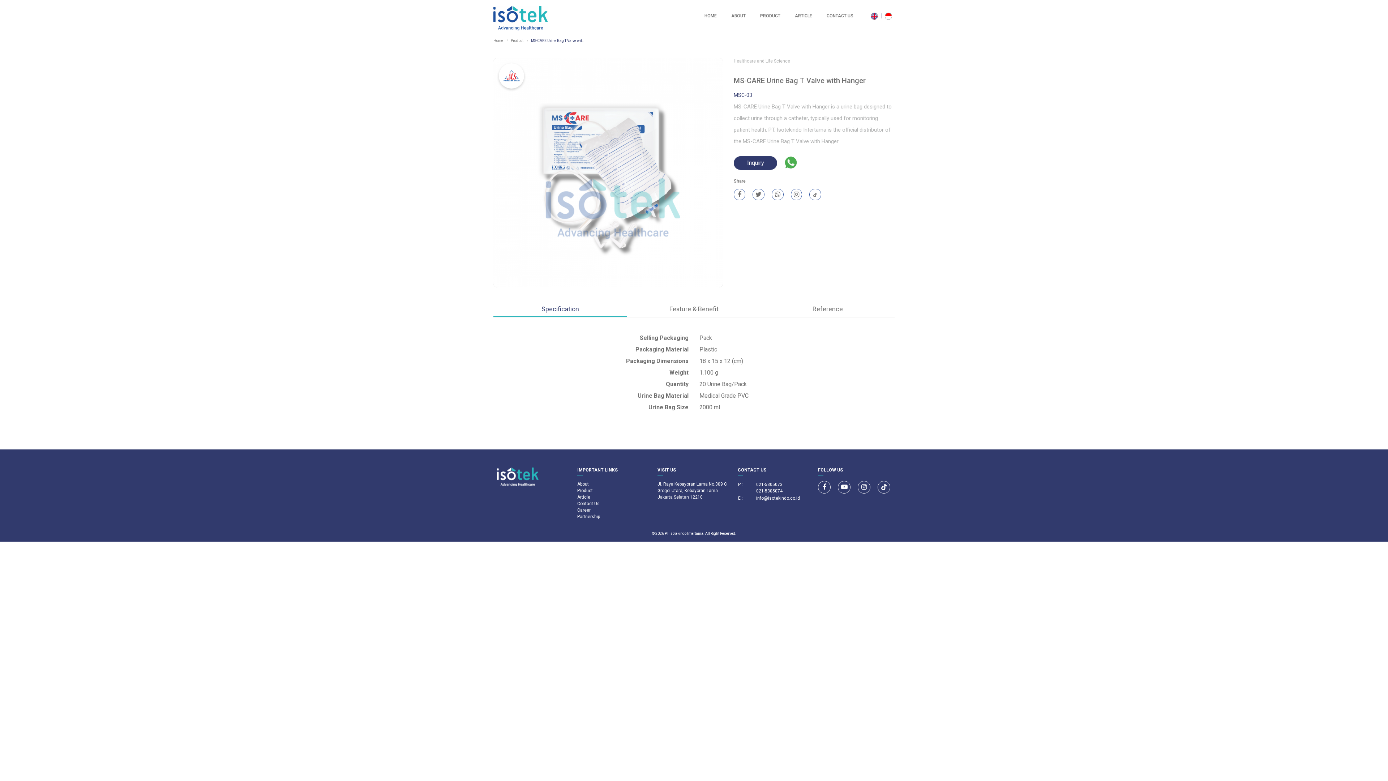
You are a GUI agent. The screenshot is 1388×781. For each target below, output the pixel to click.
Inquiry (755, 162)
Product (770, 15)
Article (803, 15)
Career (584, 510)
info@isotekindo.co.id (778, 498)
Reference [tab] (828, 309)
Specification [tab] (560, 309)
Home (710, 15)
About (738, 15)
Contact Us (840, 15)
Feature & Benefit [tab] (694, 309)
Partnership (588, 516)
